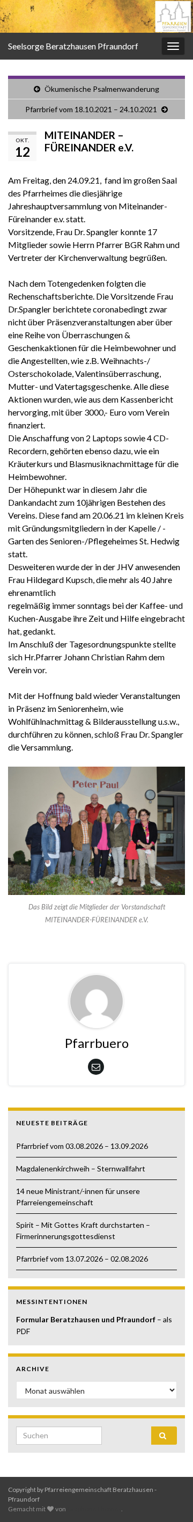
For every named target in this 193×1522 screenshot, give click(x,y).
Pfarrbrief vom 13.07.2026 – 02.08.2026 (82, 1258)
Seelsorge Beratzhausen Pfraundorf (73, 46)
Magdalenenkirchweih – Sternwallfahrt (80, 1168)
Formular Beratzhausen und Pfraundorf (86, 1319)
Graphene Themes (94, 1509)
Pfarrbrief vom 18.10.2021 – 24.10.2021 (91, 109)
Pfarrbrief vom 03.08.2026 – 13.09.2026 (82, 1145)
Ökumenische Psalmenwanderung (101, 88)
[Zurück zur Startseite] (96, 16)
